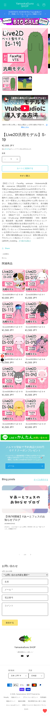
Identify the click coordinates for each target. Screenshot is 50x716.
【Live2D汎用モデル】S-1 (35, 295)
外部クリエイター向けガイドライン (34, 705)
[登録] (42, 466)
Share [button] (7, 248)
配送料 (7, 149)
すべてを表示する (41, 479)
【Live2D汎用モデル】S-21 (35, 424)
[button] (5, 5)
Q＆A (26, 709)
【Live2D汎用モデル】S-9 (35, 359)
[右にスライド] (30, 554)
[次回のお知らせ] (45, 14)
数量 (3, 153)
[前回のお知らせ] (5, 14)
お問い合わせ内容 (7, 571)
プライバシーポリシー (30, 697)
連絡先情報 (22, 701)
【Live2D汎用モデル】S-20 (12, 295)
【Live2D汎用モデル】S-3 (12, 359)
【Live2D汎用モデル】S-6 (12, 424)
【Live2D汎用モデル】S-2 (35, 327)
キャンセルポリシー (13, 705)
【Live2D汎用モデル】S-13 (12, 392)
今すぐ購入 (25, 176)
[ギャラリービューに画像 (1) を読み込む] (10, 83)
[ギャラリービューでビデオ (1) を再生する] (25, 83)
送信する (10, 623)
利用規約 (43, 697)
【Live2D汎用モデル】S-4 (35, 392)
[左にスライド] (19, 554)
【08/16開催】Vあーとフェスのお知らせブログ (24, 518)
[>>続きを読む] (25, 241)
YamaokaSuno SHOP (23, 694)
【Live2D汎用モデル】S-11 (12, 327)
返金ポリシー (15, 697)
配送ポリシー (11, 701)
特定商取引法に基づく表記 (37, 701)
